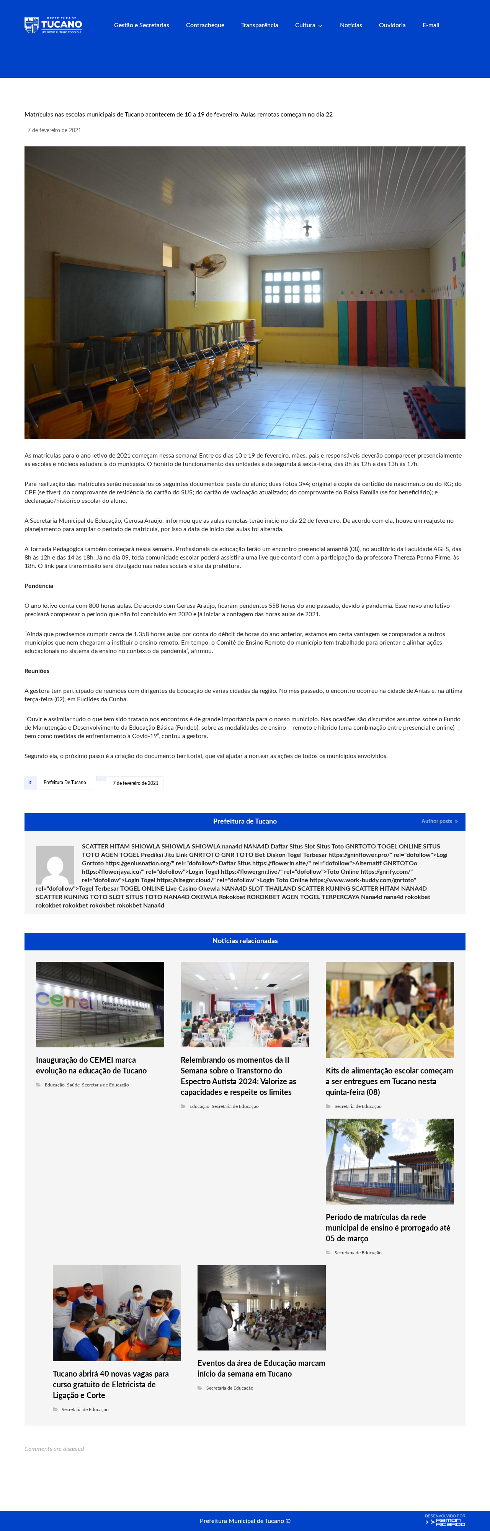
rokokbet (417, 897)
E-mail (431, 25)
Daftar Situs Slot (293, 846)
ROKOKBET (263, 897)
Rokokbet (232, 897)
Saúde (73, 1085)
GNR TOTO (237, 855)
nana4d (232, 846)
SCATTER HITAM (106, 846)
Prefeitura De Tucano (65, 782)
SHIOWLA (145, 846)
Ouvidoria (392, 25)
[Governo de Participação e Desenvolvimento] (53, 25)
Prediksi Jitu (158, 855)
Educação (55, 1085)
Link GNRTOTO (198, 855)
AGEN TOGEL (120, 855)
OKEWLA (204, 897)
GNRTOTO (360, 846)
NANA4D (256, 846)
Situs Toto (330, 846)
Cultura (305, 25)
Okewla (209, 889)
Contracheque (205, 25)
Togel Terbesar (307, 855)
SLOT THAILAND (272, 889)
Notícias (351, 25)
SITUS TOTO (144, 897)
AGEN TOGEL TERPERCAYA (320, 897)
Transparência (259, 25)
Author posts (437, 822)
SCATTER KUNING (324, 889)
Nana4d (371, 897)
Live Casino (181, 889)
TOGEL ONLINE (399, 846)
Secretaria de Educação (105, 1085)
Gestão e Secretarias (141, 25)
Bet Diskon (270, 855)
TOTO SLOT (107, 897)
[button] (457, 26)
